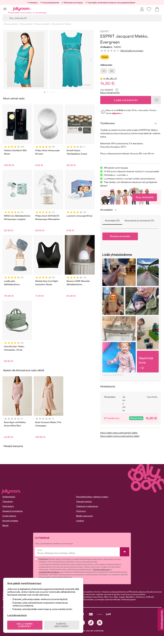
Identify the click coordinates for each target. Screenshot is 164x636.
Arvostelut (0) (112, 220)
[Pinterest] (99, 622)
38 (104, 71)
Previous (6, 59)
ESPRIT (104, 31)
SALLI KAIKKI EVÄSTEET (25, 625)
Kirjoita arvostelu (120, 236)
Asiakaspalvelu (8, 496)
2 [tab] (47, 92)
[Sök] (6, 18)
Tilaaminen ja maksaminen (87, 506)
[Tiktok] (91, 622)
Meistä (5, 525)
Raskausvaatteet (41, 24)
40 (112, 71)
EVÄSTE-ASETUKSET (61, 625)
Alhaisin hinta (136, 418)
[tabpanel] (25, 59)
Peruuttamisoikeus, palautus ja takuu (92, 496)
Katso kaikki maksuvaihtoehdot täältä (118, 432)
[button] (5, 9)
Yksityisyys (81, 511)
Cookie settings (9, 516)
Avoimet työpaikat (10, 520)
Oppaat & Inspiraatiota (12, 511)
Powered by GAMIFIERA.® (112, 375)
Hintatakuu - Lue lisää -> (116, 175)
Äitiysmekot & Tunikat (61, 24)
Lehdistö (80, 520)
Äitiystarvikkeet (10, 24)
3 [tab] (51, 92)
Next (91, 59)
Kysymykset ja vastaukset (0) (139, 220)
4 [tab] (54, 92)
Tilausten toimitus (84, 501)
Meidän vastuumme (84, 516)
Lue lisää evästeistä (17, 615)
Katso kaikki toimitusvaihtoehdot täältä (119, 436)
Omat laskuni (8, 506)
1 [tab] (44, 92)
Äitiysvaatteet (26, 24)
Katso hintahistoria (109, 92)
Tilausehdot (7, 501)
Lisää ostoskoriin (125, 100)
